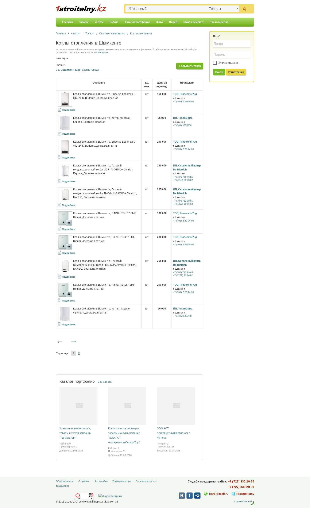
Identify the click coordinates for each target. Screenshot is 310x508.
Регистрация (236, 72)
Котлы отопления (141, 33)
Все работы (105, 381)
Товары (84, 22)
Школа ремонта (193, 22)
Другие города (90, 69)
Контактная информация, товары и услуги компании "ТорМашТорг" (75, 433)
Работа (114, 22)
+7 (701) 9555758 (182, 125)
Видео (173, 22)
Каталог (76, 33)
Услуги (99, 22)
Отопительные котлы (112, 33)
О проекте (84, 481)
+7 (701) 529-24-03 (183, 101)
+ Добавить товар (190, 66)
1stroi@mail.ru (218, 493)
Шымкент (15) (71, 69)
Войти (219, 72)
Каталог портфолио (137, 22)
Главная (67, 22)
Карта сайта (101, 481)
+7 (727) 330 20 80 (241, 487)
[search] (244, 8)
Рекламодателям (121, 481)
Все (58, 69)
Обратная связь (64, 481)
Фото (159, 22)
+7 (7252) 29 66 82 (183, 180)
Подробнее (68, 110)
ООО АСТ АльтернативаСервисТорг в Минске (173, 433)
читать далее (101, 52)
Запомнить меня (228, 63)
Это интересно (219, 22)
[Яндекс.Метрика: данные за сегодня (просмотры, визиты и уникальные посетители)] (110, 496)
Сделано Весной (243, 501)
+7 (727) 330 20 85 (241, 481)
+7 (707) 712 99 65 (183, 177)
